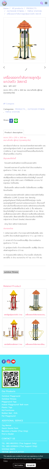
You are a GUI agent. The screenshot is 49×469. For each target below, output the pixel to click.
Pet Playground (8, 416)
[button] (41, 3)
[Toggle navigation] (46, 3)
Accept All (31, 465)
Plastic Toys (7, 407)
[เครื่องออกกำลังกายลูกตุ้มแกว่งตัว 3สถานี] (24, 40)
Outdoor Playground (11, 396)
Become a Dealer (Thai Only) (15, 431)
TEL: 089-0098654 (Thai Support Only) (19, 446)
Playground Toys (9, 401)
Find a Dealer (8, 434)
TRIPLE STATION (12, 112)
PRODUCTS (20, 109)
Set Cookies (19, 465)
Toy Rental (6, 425)
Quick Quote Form (10, 428)
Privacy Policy (27, 458)
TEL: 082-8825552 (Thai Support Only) (19, 443)
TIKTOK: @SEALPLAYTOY (13, 452)
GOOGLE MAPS (8, 449)
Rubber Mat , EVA (9, 413)
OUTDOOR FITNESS (36, 109)
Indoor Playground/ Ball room (15, 404)
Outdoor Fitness (9, 399)
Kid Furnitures (8, 410)
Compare (9, 103)
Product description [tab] (14, 132)
